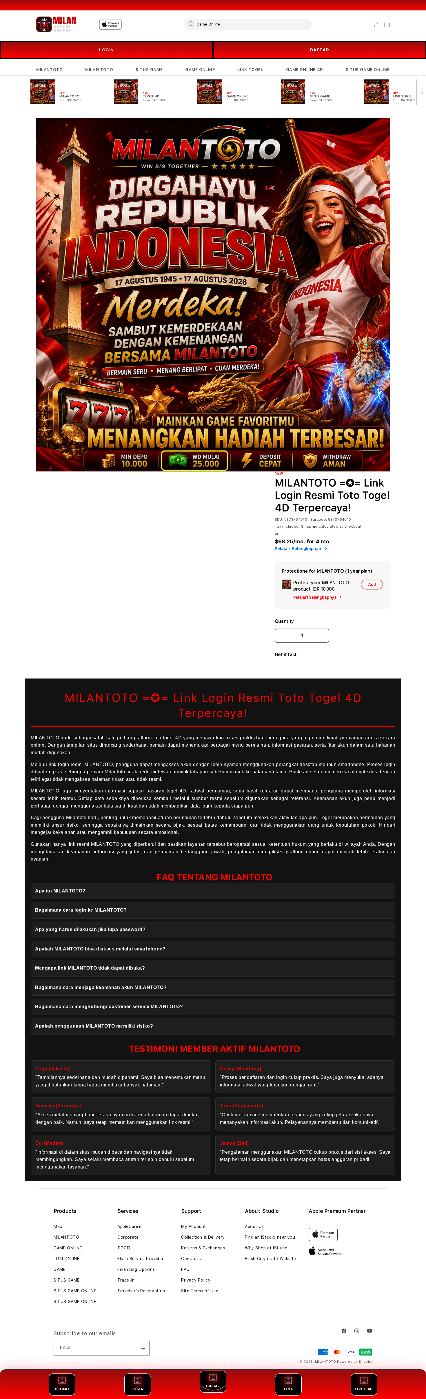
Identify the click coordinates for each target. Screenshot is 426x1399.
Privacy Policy (195, 1280)
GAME (59, 1269)
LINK (288, 1389)
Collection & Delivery (203, 1237)
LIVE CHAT (364, 1389)
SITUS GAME (149, 69)
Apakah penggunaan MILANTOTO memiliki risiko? (94, 1026)
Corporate (128, 1237)
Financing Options (136, 1269)
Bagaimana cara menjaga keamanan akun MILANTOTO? (101, 987)
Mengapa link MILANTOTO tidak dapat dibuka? (90, 968)
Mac (58, 1226)
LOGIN (106, 49)
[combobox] (248, 24)
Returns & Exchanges (203, 1248)
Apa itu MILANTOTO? (60, 890)
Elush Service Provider (140, 1258)
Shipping (309, 527)
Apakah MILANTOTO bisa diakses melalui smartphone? (100, 948)
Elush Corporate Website (270, 1258)
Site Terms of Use (199, 1291)
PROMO (62, 1389)
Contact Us (193, 1258)
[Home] (56, 24)
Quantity (284, 621)
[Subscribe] (142, 1348)
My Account (193, 1226)
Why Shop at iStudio (266, 1248)
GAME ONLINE (200, 69)
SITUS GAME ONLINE (368, 69)
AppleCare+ (129, 1226)
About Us (254, 1226)
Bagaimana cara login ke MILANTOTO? (81, 910)
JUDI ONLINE (67, 1258)
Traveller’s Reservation (141, 1291)
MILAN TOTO (99, 69)
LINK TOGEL (250, 69)
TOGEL (124, 1248)
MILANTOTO (49, 69)
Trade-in (126, 1280)
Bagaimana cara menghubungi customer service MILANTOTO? (109, 1006)
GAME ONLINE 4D (304, 69)
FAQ (185, 1269)
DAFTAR (319, 49)
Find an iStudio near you (270, 1237)
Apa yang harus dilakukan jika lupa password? (90, 929)
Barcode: (318, 520)
